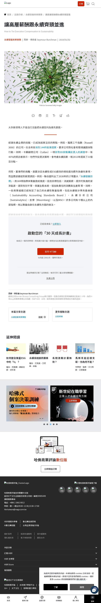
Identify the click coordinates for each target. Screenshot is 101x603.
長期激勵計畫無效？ (62, 359)
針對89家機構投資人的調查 (70, 152)
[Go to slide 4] (53, 424)
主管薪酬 (59, 316)
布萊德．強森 (80, 367)
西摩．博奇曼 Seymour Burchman (40, 39)
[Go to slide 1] (44, 424)
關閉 (82, 587)
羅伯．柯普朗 (11, 367)
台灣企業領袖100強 (31, 525)
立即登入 (57, 223)
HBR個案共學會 (10, 521)
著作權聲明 (41, 534)
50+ (5, 588)
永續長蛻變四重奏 (38, 358)
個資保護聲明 (26, 534)
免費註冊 (50, 278)
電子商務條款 (26, 537)
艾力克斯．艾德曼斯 (84, 368)
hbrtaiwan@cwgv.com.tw (15, 509)
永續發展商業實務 (12, 39)
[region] (50, 403)
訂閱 (81, 3)
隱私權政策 (8, 537)
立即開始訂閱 (50, 468)
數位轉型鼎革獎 (29, 521)
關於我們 (8, 534)
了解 (56, 587)
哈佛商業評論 (9, 585)
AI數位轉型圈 (9, 525)
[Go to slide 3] (50, 424)
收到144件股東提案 (46, 147)
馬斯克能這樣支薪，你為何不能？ (85, 359)
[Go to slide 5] (57, 424)
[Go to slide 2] (47, 424)
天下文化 (15, 588)
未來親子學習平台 (27, 585)
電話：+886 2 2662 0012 (14, 502)
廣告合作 (40, 537)
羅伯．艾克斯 (34, 363)
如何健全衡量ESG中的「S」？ (16, 359)
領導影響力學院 (29, 588)
